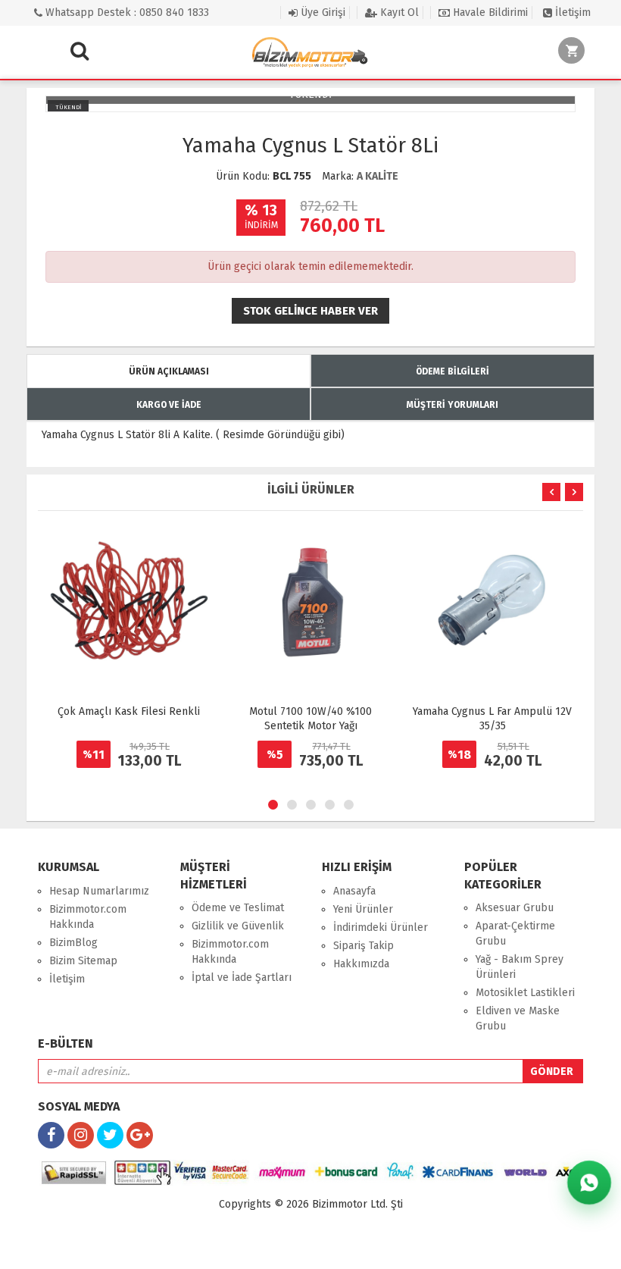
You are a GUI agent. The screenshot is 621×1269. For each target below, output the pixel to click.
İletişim (571, 12)
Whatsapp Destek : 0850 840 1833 (125, 12)
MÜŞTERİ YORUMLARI (452, 405)
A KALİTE (377, 176)
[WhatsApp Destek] (588, 1182)
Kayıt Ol (398, 12)
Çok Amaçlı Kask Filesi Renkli (129, 711)
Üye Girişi (321, 12)
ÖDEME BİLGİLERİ (452, 371)
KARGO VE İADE (168, 405)
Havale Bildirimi (489, 12)
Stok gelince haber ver (310, 311)
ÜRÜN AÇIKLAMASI (169, 371)
